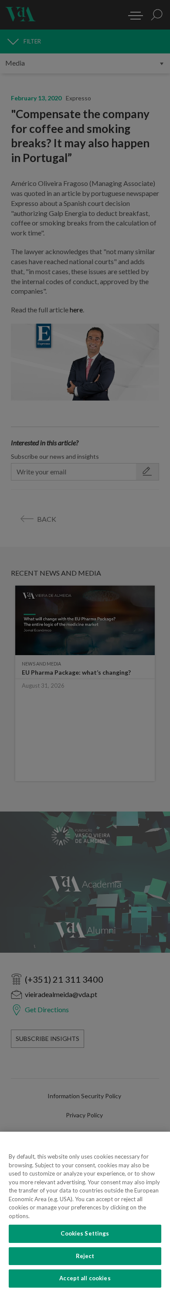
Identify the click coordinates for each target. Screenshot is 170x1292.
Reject (85, 1255)
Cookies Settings (85, 1233)
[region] (85, 1212)
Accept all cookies (84, 1278)
